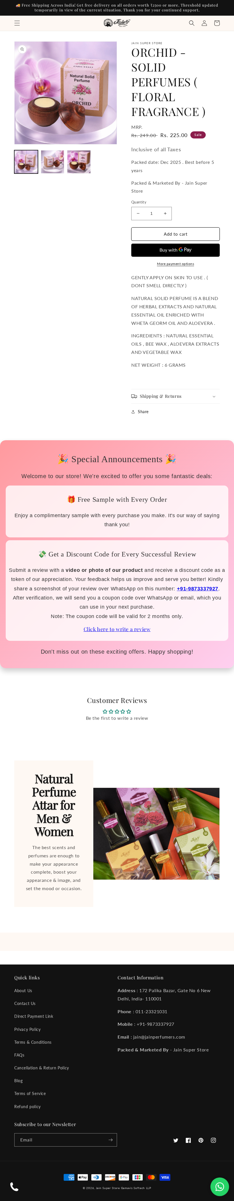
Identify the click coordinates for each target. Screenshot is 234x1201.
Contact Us (25, 1003)
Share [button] (143, 411)
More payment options (175, 264)
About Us (23, 990)
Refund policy (27, 1106)
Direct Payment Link (33, 1016)
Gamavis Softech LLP (136, 1188)
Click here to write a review (117, 629)
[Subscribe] (110, 1140)
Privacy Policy (27, 1029)
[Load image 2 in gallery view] (52, 162)
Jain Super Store (108, 1188)
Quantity (138, 202)
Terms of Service (30, 1093)
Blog (18, 1080)
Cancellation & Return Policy (41, 1067)
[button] (17, 23)
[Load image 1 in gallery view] (26, 162)
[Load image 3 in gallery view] (79, 162)
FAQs (19, 1055)
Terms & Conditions (33, 1042)
